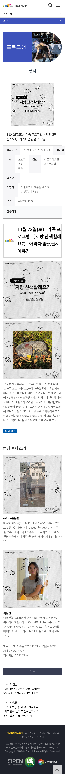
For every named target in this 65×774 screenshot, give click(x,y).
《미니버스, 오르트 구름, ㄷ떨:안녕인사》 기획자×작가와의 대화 (21, 691)
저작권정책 (30, 733)
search (50, 5)
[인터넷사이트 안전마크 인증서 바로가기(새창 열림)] (30, 758)
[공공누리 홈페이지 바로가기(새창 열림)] (15, 760)
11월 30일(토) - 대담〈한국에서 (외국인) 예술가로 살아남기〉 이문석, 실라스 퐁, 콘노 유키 (21, 712)
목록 (32, 671)
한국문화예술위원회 (8, 5)
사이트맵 (40, 737)
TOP (57, 769)
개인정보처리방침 (15, 733)
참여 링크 (10, 431)
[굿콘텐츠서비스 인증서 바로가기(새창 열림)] (47, 760)
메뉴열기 (58, 5)
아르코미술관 (20, 5)
